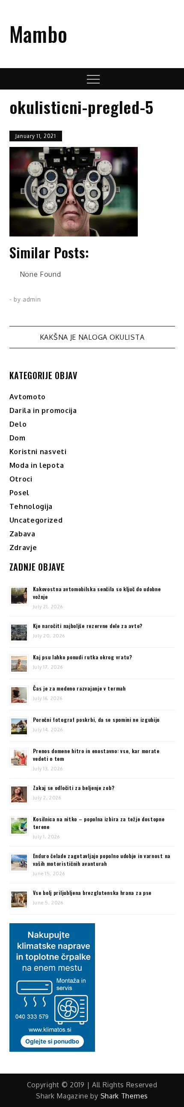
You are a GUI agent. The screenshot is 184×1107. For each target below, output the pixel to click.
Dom (17, 438)
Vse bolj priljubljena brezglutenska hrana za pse (92, 892)
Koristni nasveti (38, 451)
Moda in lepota (36, 465)
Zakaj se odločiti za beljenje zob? (74, 787)
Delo (18, 424)
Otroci (21, 479)
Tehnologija (31, 506)
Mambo (38, 33)
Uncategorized (36, 520)
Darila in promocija (43, 410)
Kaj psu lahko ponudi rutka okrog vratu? (82, 657)
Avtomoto (27, 396)
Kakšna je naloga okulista (92, 337)
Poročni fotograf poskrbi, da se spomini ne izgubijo (96, 719)
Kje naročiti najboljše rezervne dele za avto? (88, 625)
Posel (19, 492)
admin (32, 299)
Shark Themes (124, 1096)
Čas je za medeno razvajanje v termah (79, 688)
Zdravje (23, 547)
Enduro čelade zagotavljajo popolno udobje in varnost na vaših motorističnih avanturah (102, 859)
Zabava (22, 534)
